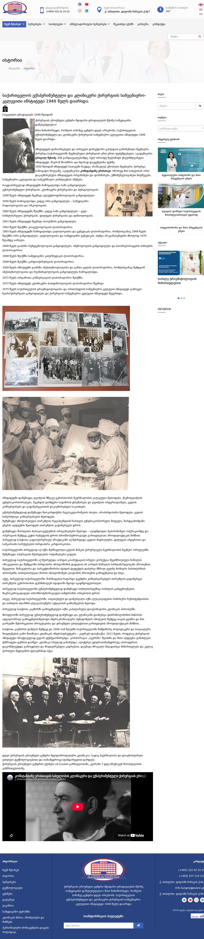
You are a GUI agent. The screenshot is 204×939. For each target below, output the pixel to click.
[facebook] (80, 4)
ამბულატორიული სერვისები (89, 24)
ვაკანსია (8, 905)
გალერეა (8, 899)
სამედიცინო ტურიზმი (16, 911)
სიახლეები (56, 24)
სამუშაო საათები (177, 7)
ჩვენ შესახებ (13, 24)
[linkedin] (87, 11)
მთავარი (14, 68)
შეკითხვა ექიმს (123, 24)
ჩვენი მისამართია (114, 8)
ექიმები (7, 893)
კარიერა (143, 24)
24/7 (168, 11)
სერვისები (35, 24)
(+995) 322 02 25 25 (57, 11)
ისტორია (8, 875)
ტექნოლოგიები (12, 887)
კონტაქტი (159, 24)
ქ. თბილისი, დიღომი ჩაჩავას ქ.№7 (127, 11)
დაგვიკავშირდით (57, 7)
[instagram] (80, 11)
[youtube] (87, 4)
